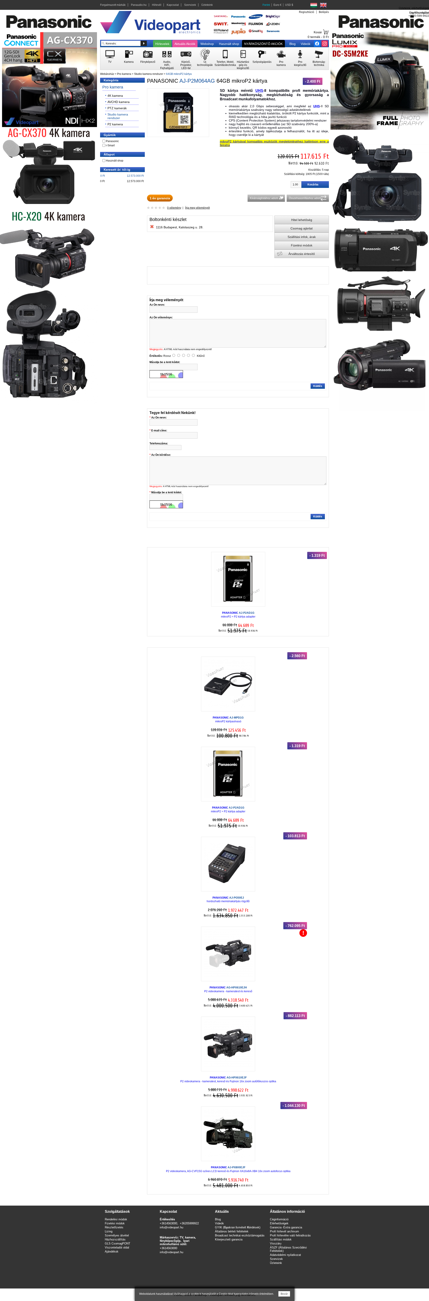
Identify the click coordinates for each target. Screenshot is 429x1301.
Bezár (284, 1293)
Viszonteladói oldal (117, 1247)
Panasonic (112, 141)
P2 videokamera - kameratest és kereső (228, 989)
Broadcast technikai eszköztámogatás (240, 1235)
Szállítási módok (281, 1239)
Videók (305, 44)
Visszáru (275, 1243)
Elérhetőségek (279, 1223)
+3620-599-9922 (418, 15)
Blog (292, 44)
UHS (259, 90)
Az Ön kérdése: (161, 454)
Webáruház (107, 74)
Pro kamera (124, 74)
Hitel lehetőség (301, 220)
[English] (323, 5)
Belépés (324, 12)
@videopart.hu (173, 1252)
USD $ (289, 4)
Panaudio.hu (139, 4)
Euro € (277, 4)
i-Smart (110, 145)
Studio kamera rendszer (148, 74)
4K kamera (115, 95)
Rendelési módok (116, 1219)
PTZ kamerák (117, 108)
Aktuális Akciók (185, 44)
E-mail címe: (159, 430)
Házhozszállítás (115, 1239)
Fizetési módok (301, 245)
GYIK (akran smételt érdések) (237, 1227)
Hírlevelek (162, 44)
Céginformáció (279, 1219)
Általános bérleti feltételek (231, 1231)
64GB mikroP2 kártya (179, 74)
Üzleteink (207, 4)
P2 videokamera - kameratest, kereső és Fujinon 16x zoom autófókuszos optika (228, 1079)
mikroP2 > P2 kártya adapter (238, 614)
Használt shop (229, 44)
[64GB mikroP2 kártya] (178, 133)
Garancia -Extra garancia (286, 1227)
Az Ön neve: (159, 417)
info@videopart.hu (171, 1227)
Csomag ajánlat (301, 228)
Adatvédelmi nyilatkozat (285, 1255)
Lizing (108, 1231)
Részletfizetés (114, 1227)
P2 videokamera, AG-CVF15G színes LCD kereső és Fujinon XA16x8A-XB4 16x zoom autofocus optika (228, 1169)
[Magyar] (313, 5)
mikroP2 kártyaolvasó (228, 719)
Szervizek (190, 4)
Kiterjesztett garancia (228, 1239)
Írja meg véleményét (197, 207)
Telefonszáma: (158, 443)
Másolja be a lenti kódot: (166, 492)
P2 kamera (115, 124)
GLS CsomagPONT (117, 1243)
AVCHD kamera (118, 102)
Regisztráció (306, 12)
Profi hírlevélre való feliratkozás (290, 1235)
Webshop (207, 44)
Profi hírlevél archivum (284, 1231)
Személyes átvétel (117, 1235)
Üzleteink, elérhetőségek (414, 8)
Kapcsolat (173, 4)
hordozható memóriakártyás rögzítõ (228, 899)
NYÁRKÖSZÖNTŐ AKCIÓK (263, 44)
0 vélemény (174, 207)
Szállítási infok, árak (302, 237)
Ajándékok (111, 1251)
